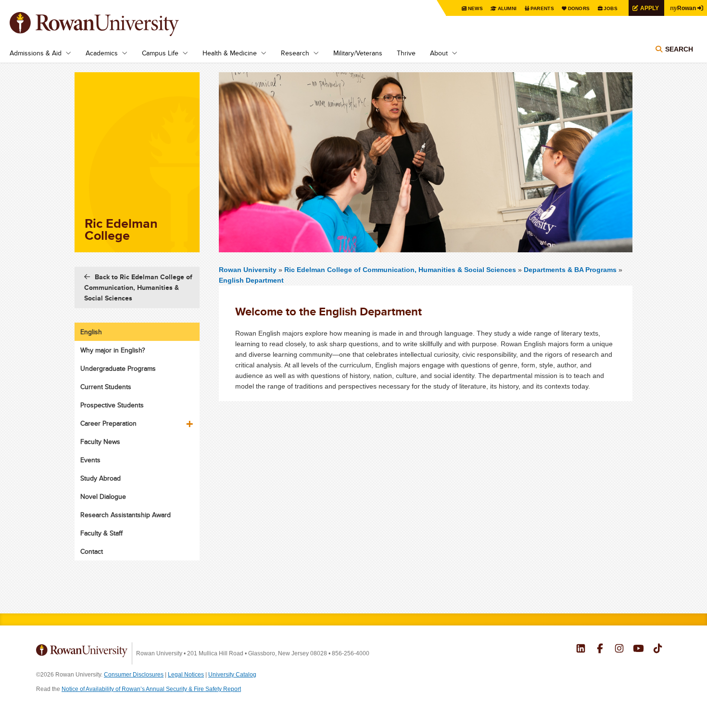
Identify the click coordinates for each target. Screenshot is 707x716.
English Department (251, 280)
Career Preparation (108, 423)
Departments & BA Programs (570, 269)
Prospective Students (112, 405)
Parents (542, 8)
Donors (579, 8)
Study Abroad (100, 478)
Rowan (683, 8)
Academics (102, 53)
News (475, 8)
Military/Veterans (357, 53)
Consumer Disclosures (134, 674)
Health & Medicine (229, 53)
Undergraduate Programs (118, 368)
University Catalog (232, 674)
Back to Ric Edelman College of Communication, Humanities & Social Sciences (138, 287)
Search (679, 49)
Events (90, 460)
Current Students (105, 386)
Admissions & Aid (36, 53)
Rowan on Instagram (619, 649)
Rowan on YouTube (638, 649)
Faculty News (100, 441)
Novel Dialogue (103, 496)
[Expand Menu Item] (190, 420)
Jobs (611, 8)
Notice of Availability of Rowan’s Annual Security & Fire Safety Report (151, 689)
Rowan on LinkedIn (581, 649)
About (439, 53)
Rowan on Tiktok (658, 649)
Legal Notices (186, 674)
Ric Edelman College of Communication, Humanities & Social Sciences (401, 269)
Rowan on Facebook (600, 649)
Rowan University (108, 24)
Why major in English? (112, 350)
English (91, 332)
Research (295, 53)
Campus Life (160, 53)
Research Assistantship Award (125, 515)
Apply (649, 8)
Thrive (406, 53)
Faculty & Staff (101, 533)
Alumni (507, 8)
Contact (91, 551)
